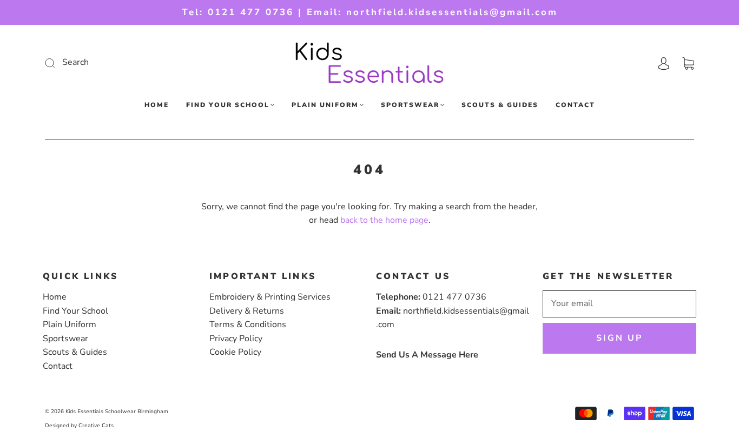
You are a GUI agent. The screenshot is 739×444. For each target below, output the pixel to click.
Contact (575, 105)
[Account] (663, 62)
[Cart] (688, 62)
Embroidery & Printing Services (270, 297)
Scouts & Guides (499, 105)
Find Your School (227, 105)
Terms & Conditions (247, 324)
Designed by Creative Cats (79, 425)
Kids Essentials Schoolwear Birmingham (116, 411)
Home (156, 105)
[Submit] (122, 63)
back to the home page (384, 220)
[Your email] (619, 303)
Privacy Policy (235, 338)
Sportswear (410, 105)
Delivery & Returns (246, 311)
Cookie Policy (235, 352)
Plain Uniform (325, 105)
